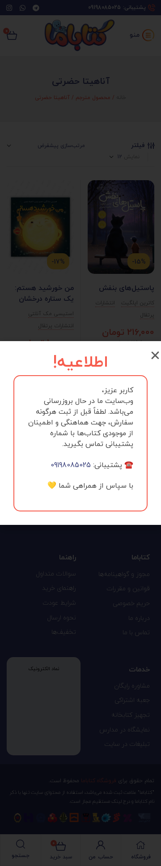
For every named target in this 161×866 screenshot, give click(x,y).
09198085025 (71, 465)
